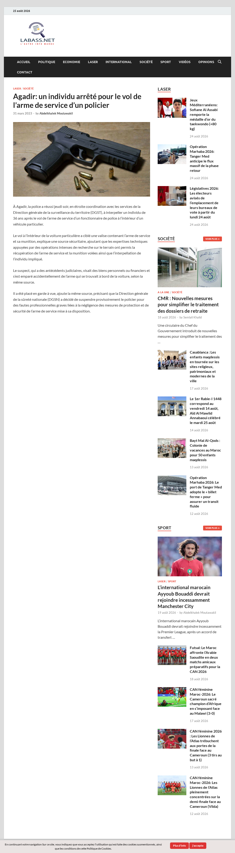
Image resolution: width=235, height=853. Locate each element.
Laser (93, 62)
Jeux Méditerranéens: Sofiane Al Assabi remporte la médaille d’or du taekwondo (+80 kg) (204, 114)
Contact (24, 72)
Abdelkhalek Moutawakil (56, 113)
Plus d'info (179, 845)
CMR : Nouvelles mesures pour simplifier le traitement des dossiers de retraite (188, 304)
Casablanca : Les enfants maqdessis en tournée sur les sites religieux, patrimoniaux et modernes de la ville (205, 366)
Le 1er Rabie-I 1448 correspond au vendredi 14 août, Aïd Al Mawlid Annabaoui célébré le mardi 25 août (205, 410)
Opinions (206, 62)
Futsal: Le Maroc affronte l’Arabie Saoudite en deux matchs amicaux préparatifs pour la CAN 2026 (205, 659)
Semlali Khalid (192, 317)
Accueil (23, 62)
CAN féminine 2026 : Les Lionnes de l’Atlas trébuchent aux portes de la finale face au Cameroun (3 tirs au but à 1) (206, 745)
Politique (46, 62)
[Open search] (219, 62)
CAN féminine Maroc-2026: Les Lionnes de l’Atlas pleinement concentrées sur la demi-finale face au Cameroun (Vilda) (205, 791)
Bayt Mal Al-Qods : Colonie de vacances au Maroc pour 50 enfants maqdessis (205, 450)
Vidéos (184, 62)
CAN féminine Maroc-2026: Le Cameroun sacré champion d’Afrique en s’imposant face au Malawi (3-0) (205, 701)
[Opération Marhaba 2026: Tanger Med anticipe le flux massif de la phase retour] (172, 147)
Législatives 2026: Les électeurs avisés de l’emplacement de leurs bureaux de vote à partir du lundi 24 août (204, 202)
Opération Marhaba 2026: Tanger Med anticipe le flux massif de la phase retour (204, 158)
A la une (163, 292)
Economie (71, 62)
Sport (165, 62)
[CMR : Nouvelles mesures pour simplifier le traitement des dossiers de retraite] (190, 250)
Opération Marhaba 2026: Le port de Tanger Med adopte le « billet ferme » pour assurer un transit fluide (206, 491)
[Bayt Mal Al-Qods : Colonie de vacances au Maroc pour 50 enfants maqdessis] (172, 441)
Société (146, 62)
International (119, 62)
